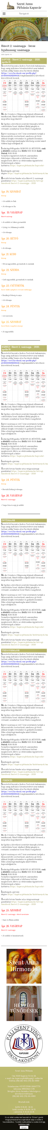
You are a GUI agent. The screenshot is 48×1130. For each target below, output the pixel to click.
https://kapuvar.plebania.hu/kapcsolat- (27, 165)
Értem (24, 1128)
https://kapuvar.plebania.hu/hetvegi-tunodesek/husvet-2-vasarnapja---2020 (22, 182)
